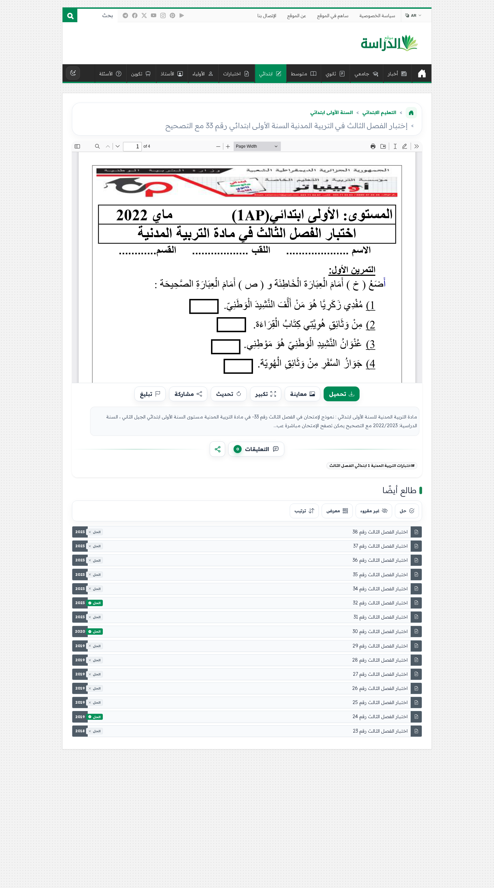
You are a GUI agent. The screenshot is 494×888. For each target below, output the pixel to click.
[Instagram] (163, 15)
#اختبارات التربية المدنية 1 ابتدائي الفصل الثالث (372, 465)
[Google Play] (182, 15)
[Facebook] (135, 15)
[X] (144, 15)
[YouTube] (154, 15)
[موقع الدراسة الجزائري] (389, 43)
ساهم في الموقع (332, 15)
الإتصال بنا (266, 15)
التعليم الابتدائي (379, 112)
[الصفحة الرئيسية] (411, 112)
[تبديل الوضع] (73, 73)
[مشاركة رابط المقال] (217, 449)
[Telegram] (125, 15)
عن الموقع (296, 15)
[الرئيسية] (421, 73)
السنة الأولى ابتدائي (331, 112)
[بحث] (70, 15)
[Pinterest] (172, 15)
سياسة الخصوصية (377, 15)
